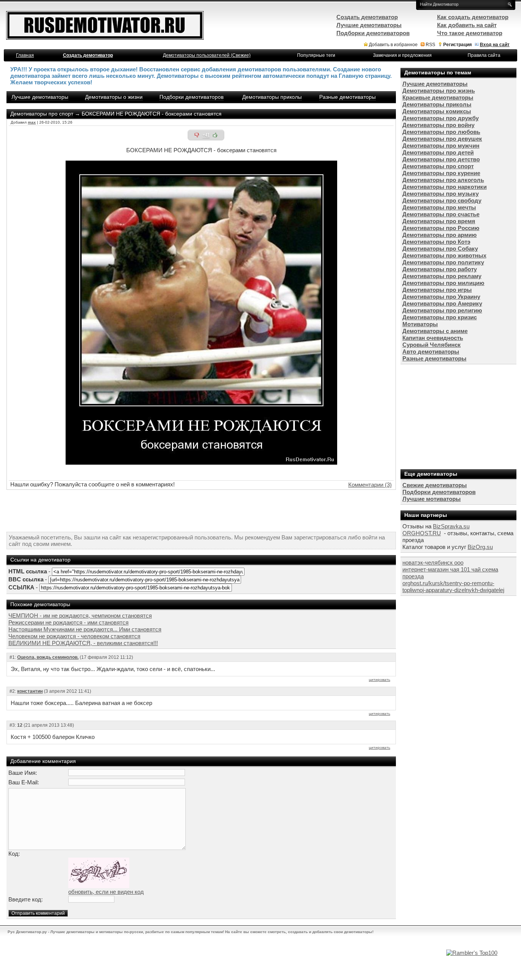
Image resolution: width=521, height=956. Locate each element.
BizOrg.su (480, 547)
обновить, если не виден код (106, 891)
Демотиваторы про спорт (41, 114)
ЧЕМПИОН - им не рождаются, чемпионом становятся (80, 615)
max (32, 122)
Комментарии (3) (370, 484)
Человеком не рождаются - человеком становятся (74, 636)
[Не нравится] (197, 135)
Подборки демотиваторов (191, 97)
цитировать (379, 680)
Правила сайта (484, 55)
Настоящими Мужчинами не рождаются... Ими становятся (84, 629)
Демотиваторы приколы (272, 97)
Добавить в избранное (393, 44)
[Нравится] (215, 135)
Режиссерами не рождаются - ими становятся (68, 622)
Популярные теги (316, 55)
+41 (206, 135)
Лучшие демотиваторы (39, 97)
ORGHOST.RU (421, 533)
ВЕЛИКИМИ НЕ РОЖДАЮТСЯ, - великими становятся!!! (83, 643)
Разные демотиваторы (347, 97)
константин (30, 691)
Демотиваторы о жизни (114, 97)
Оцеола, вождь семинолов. (48, 657)
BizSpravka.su (451, 526)
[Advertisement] (201, 511)
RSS (430, 44)
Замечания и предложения (402, 55)
